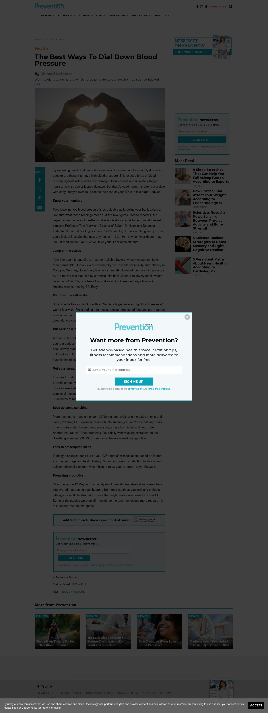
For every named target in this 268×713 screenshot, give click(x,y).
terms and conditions (159, 389)
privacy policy (135, 389)
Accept (256, 705)
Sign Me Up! (134, 382)
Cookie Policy (29, 707)
